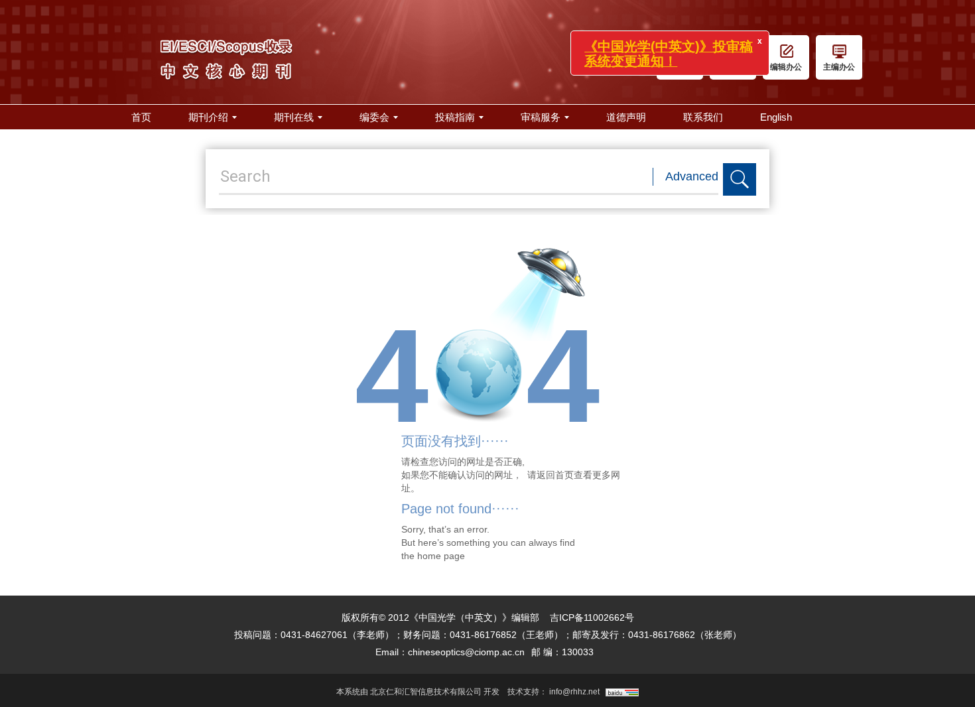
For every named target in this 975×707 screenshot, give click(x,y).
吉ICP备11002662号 (592, 617)
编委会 (374, 117)
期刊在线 (294, 117)
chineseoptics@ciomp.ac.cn (466, 652)
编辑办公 (786, 67)
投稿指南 (455, 117)
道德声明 (626, 117)
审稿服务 (540, 117)
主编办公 (839, 67)
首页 (141, 117)
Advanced (691, 176)
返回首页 (555, 475)
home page (441, 555)
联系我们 (703, 117)
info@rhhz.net (574, 691)
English (776, 117)
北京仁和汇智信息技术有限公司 (426, 691)
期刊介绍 (208, 117)
